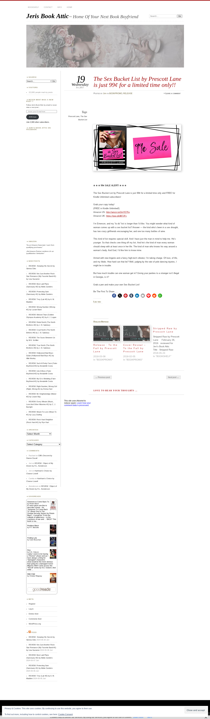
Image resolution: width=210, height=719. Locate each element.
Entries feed (33, 614)
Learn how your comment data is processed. (77, 404)
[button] (114, 296)
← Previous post (102, 377)
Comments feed (35, 619)
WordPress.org (35, 624)
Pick (29, 550)
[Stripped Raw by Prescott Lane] (168, 341)
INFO (59, 7)
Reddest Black (33, 526)
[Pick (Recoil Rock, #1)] (53, 558)
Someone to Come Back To (38, 502)
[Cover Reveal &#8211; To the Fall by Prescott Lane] (136, 333)
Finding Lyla (32, 538)
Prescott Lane (73, 116)
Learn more (138, 717)
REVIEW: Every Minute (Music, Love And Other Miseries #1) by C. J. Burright (41, 404)
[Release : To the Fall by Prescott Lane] (106, 333)
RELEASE (127, 93)
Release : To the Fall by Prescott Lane (105, 348)
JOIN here (32, 117)
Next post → (173, 377)
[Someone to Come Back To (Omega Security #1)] (53, 510)
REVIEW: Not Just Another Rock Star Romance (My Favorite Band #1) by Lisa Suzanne (41, 276)
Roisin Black (34, 503)
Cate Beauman (35, 540)
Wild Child (31, 574)
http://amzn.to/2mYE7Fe (118, 212)
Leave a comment (173, 93)
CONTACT (48, 7)
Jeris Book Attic (47, 15)
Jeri (105, 93)
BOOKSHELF (33, 7)
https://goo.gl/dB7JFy (116, 216)
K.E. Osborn (34, 552)
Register (32, 604)
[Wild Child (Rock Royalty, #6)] (53, 583)
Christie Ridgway (36, 576)
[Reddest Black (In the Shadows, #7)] (53, 534)
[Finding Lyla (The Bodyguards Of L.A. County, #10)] (53, 546)
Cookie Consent (65, 714)
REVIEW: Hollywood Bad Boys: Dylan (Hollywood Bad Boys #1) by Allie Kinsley (40, 355)
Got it (149, 717)
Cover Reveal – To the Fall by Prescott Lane (134, 348)
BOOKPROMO (115, 93)
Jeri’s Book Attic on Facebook (38, 128)
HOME (69, 7)
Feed (34, 632)
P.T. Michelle (34, 527)
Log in (31, 609)
